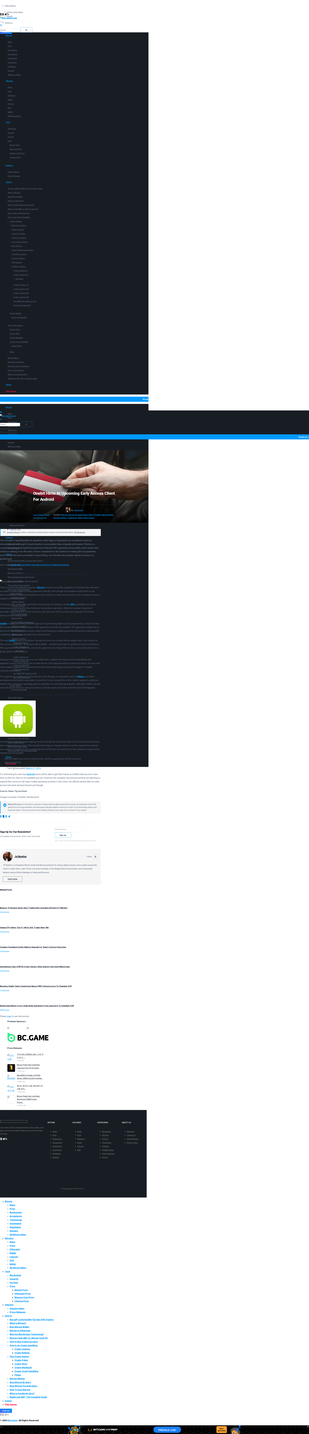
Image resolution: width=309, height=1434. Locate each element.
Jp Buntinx (78, 510)
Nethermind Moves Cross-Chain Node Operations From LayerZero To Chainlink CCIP (37, 1006)
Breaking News (60, 518)
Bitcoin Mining (13, 358)
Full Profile (12, 879)
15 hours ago (4, 951)
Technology (12, 58)
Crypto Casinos (16, 221)
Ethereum (11, 96)
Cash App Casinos (19, 254)
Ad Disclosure (79, 532)
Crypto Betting (15, 313)
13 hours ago (4, 932)
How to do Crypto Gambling (19, 217)
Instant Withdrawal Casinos (23, 250)
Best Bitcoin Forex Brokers (18, 366)
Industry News (13, 172)
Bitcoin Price (15, 145)
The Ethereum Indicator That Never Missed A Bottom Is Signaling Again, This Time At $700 (93, 399)
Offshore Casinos (19, 266)
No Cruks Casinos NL (22, 305)
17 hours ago (4, 990)
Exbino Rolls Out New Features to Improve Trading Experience (39, 565)
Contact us (8, 23)
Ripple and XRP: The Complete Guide (22, 378)
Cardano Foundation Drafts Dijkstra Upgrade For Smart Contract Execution (33, 947)
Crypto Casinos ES (21, 275)
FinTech (11, 137)
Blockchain (12, 129)
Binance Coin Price (17, 153)
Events (8, 385)
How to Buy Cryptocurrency (19, 213)
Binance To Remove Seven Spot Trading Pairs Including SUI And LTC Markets (33, 908)
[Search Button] (26, 30)
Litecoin (11, 104)
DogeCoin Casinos (19, 238)
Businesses (12, 50)
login (9, 1016)
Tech (8, 122)
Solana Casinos (18, 230)
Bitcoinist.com (69, 1188)
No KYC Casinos (18, 258)
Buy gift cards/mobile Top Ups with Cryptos (25, 188)
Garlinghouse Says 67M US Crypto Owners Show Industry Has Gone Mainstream (35, 967)
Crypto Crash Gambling (19, 342)
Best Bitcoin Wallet (15, 197)
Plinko (12, 352)
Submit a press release (15, 12)
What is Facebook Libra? (18, 374)
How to (9, 182)
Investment (12, 62)
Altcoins (9, 81)
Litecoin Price (15, 157)
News (10, 42)
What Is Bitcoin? (14, 193)
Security (11, 133)
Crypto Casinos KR (21, 297)
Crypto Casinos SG (21, 289)
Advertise (130, 1132)
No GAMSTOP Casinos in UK (25, 301)
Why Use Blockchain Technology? (21, 205)
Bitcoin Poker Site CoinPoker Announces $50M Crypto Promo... (28, 1099)
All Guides (19, 279)
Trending (105, 1146)
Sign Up (63, 835)
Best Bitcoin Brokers (16, 362)
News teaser (89, 518)
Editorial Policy (132, 1139)
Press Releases (10, 6)
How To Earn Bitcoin (16, 370)
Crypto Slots (15, 334)
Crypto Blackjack (16, 338)
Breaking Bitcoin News (104, 515)
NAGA (10, 112)
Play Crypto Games (15, 325)
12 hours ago (4, 912)
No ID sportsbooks (19, 317)
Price (10, 46)
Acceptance (12, 54)
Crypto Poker (15, 329)
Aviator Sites (17, 346)
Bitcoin (9, 36)
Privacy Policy (132, 1143)
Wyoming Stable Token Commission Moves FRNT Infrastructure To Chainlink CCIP (36, 986)
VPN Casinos (17, 262)
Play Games (11, 391)
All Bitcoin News (14, 75)
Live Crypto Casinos (20, 242)
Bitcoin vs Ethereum (16, 201)
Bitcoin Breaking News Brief (81, 515)
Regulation (12, 67)
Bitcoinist (12, 1420)
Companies (72, 518)
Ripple (10, 100)
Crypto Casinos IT (21, 271)
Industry (9, 165)
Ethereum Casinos (19, 225)
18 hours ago (4, 1010)
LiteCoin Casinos (18, 234)
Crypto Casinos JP (21, 285)
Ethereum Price (16, 149)
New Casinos (17, 246)
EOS (9, 108)
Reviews (11, 71)
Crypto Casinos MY (21, 293)
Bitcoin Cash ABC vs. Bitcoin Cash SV (23, 209)
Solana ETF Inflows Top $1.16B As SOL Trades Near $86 (24, 928)
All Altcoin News (14, 116)
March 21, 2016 (33, 768)
